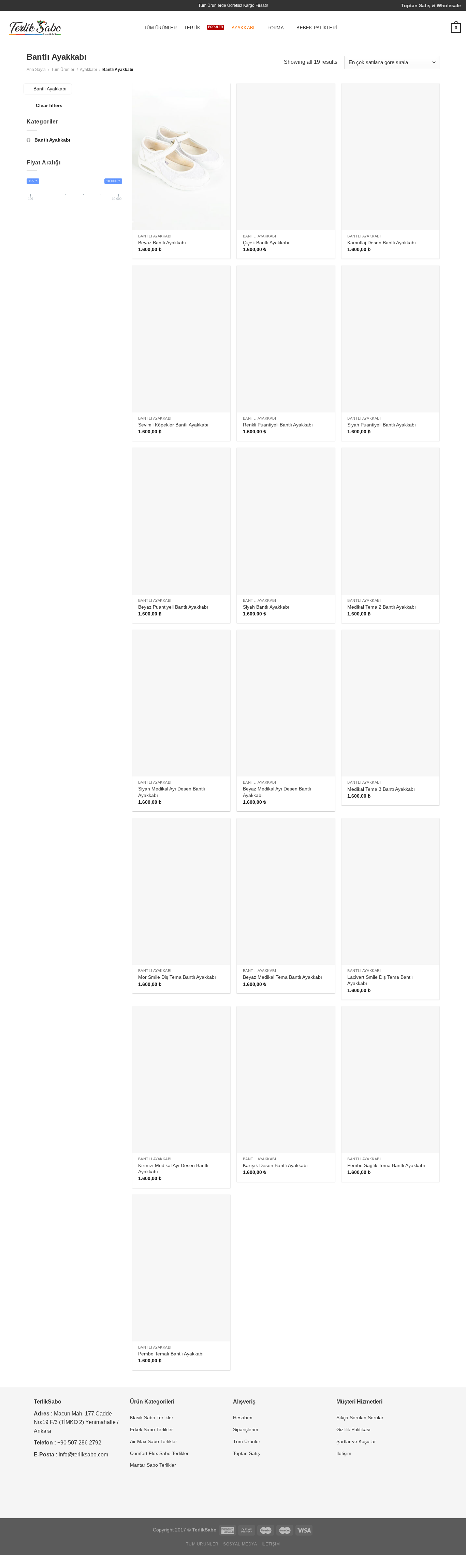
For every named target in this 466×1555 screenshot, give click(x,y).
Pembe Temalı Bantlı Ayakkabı (171, 1353)
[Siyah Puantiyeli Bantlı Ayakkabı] (390, 338)
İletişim (343, 1453)
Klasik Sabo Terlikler (151, 1417)
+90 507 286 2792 (79, 1442)
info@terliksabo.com (83, 1454)
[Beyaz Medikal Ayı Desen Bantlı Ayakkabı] (286, 703)
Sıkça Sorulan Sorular (359, 1417)
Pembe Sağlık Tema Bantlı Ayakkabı (386, 1165)
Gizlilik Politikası (353, 1429)
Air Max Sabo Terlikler (153, 1441)
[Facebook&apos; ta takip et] (8, 5)
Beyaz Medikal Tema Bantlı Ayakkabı (282, 977)
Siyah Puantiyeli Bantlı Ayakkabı (381, 424)
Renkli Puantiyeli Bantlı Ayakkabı (278, 424)
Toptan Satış (246, 1453)
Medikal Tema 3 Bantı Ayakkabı (381, 789)
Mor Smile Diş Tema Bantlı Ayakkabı (177, 977)
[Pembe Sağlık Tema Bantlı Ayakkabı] (390, 1079)
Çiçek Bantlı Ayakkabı (266, 242)
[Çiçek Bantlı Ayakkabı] (286, 156)
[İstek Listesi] (441, 27)
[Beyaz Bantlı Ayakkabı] (181, 156)
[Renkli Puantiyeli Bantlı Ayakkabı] (286, 338)
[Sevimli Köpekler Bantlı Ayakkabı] (181, 338)
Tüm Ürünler (160, 28)
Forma (275, 28)
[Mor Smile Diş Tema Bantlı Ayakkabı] (181, 891)
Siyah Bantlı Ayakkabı (266, 607)
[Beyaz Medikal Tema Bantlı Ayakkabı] (286, 891)
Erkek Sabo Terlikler (151, 1429)
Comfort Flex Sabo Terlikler (159, 1453)
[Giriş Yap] (427, 27)
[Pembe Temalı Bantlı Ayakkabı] (181, 1267)
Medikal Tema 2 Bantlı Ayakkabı (381, 607)
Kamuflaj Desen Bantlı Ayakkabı (381, 242)
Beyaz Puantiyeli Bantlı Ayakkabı (173, 607)
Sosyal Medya (240, 1544)
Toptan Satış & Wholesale (431, 5)
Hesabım (242, 1417)
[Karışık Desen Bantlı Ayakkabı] (286, 1079)
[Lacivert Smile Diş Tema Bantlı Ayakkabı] (390, 891)
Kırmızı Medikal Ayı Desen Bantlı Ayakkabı (173, 1169)
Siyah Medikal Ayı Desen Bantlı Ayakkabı (171, 792)
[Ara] (414, 28)
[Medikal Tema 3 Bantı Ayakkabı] (390, 703)
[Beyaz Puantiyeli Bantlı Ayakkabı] (181, 521)
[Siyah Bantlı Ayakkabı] (286, 521)
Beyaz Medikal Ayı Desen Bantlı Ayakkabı (277, 792)
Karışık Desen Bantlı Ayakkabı (275, 1165)
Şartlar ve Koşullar (356, 1441)
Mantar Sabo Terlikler (153, 1465)
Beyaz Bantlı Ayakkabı (162, 242)
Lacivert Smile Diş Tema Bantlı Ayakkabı (380, 980)
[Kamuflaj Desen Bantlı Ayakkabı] (390, 156)
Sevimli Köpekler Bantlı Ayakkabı (173, 424)
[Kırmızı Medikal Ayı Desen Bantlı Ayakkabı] (181, 1079)
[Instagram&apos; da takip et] (15, 5)
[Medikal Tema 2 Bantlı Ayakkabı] (390, 521)
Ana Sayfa (36, 69)
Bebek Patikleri (316, 28)
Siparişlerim (245, 1429)
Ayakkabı (243, 28)
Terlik (192, 28)
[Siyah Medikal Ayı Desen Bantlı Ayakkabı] (181, 703)
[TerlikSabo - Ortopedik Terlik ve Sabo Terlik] (35, 28)
